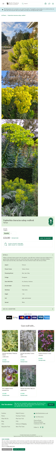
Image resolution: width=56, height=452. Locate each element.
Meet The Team (20, 426)
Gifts (2, 424)
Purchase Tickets (20, 416)
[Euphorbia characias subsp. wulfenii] (19, 46)
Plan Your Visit (20, 418)
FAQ (17, 421)
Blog (2, 421)
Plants (3, 416)
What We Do (4, 418)
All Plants (3, 15)
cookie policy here (10, 446)
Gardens (3, 413)
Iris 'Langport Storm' (7, 388)
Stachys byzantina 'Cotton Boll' (27, 354)
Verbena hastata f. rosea (44, 353)
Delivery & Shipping (21, 424)
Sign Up (51, 404)
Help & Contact (20, 413)
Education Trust (5, 426)
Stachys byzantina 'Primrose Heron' (9, 354)
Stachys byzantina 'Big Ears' (27, 388)
